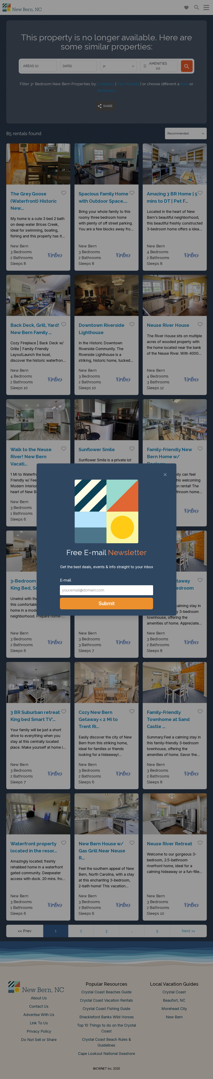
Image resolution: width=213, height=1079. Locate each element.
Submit (107, 603)
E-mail (65, 580)
